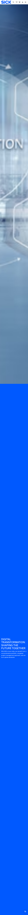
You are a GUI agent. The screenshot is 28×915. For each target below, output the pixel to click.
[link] (6, 2)
